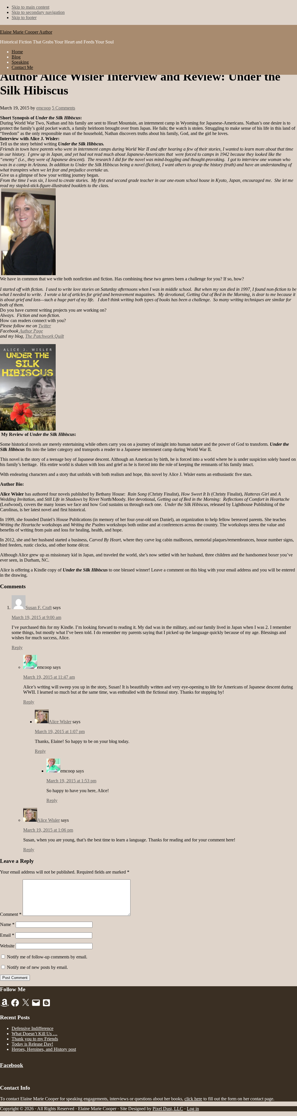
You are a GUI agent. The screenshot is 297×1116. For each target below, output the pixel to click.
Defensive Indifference (32, 1028)
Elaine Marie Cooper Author (26, 32)
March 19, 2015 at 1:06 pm (48, 830)
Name (7, 924)
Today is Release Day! (32, 1044)
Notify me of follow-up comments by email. (47, 956)
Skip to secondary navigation (38, 12)
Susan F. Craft (39, 607)
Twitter (44, 325)
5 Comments (63, 107)
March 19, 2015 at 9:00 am (36, 617)
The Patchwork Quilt (44, 336)
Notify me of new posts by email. (37, 967)
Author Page (30, 330)
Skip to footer (24, 17)
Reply (17, 647)
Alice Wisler (60, 721)
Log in (193, 1108)
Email (7, 935)
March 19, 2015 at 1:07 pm (60, 731)
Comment (10, 914)
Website (7, 945)
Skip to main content (30, 7)
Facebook (11, 1065)
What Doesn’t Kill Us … (34, 1033)
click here (193, 1098)
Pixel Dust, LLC (168, 1108)
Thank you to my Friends (35, 1038)
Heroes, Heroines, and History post (44, 1049)
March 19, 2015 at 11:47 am (49, 677)
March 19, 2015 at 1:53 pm (71, 780)
